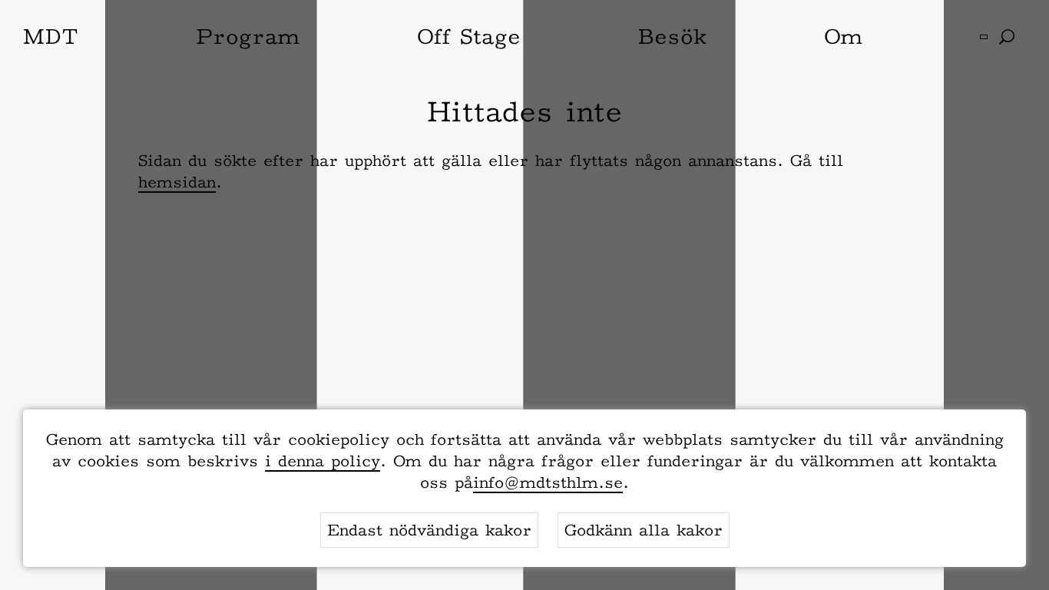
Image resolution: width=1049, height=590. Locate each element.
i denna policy (322, 461)
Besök (672, 36)
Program (247, 36)
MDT (50, 36)
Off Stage (469, 36)
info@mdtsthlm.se (548, 482)
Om (843, 36)
